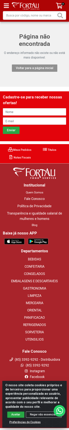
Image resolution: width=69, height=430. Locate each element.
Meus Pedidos (22, 149)
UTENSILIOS (34, 339)
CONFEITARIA (34, 266)
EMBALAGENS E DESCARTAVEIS (34, 281)
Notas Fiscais (22, 157)
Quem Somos (34, 192)
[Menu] (6, 5)
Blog (34, 225)
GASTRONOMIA (34, 288)
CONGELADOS (34, 274)
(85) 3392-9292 (37, 365)
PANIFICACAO (34, 317)
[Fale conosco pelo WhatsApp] (59, 411)
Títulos (51, 149)
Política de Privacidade (34, 206)
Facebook (37, 377)
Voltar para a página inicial (34, 68)
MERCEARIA (34, 303)
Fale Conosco (34, 199)
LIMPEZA (34, 296)
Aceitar (15, 414)
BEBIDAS (34, 259)
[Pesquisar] (61, 15)
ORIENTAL (34, 310)
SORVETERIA (34, 332)
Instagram (37, 371)
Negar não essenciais (44, 414)
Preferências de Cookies (25, 422)
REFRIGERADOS (34, 325)
